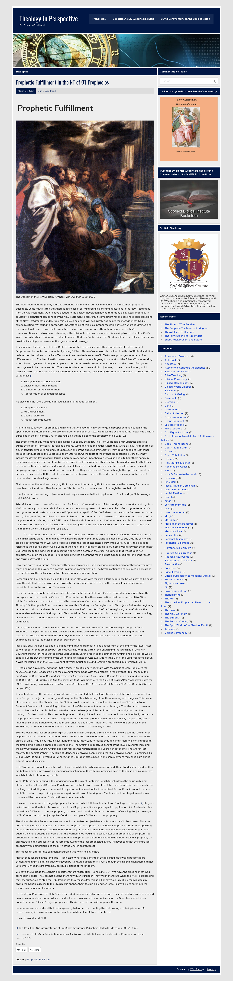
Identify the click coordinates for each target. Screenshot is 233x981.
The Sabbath (172, 617)
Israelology (171, 478)
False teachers (173, 428)
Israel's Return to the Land (180, 474)
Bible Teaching (173, 375)
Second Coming (174, 579)
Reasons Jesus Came (177, 556)
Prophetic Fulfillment (38, 959)
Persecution (171, 535)
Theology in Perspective (48, 18)
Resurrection (172, 564)
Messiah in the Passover (179, 523)
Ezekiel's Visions (174, 424)
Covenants (171, 398)
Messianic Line (173, 531)
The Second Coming (176, 621)
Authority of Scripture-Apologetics (185, 367)
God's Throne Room (176, 443)
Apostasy (170, 363)
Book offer (171, 390)
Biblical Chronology (176, 379)
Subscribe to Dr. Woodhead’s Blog (133, 18)
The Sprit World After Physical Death (186, 625)
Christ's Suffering (175, 394)
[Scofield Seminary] (189, 263)
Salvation (170, 568)
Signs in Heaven (174, 583)
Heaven (169, 459)
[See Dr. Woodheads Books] (189, 199)
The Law (170, 609)
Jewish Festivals (174, 493)
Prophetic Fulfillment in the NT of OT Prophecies (62, 82)
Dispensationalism (176, 417)
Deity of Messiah (174, 413)
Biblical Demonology (177, 382)
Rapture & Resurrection (178, 552)
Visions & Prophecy (176, 632)
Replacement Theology (178, 560)
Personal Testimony (176, 538)
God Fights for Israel (176, 432)
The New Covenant (176, 613)
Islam (168, 470)
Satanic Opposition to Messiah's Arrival (188, 575)
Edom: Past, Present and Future (183, 339)
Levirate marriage (175, 504)
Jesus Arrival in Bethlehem (180, 485)
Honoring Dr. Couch (176, 466)
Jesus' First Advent (176, 489)
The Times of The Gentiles (180, 324)
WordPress (196, 969)
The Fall (169, 598)
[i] (31, 375)
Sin (166, 587)
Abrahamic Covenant (177, 356)
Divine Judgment (174, 420)
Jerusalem (170, 481)
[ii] (141, 803)
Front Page (99, 18)
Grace (168, 451)
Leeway (211, 969)
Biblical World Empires (178, 386)
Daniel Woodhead (47, 90)
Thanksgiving (173, 594)
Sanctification (173, 571)
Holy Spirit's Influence (177, 462)
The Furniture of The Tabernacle (183, 335)
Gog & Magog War (176, 447)
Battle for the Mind (176, 371)
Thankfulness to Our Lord (179, 332)
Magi (168, 516)
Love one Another (175, 512)
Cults (168, 405)
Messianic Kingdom (176, 527)
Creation (170, 401)
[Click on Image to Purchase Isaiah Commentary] (189, 129)
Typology (170, 629)
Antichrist (170, 360)
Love (167, 508)
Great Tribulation (175, 455)
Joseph (169, 497)
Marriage (170, 519)
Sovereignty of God (176, 590)
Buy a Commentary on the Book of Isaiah (185, 18)
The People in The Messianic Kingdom (187, 328)
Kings (168, 500)
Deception (171, 409)
